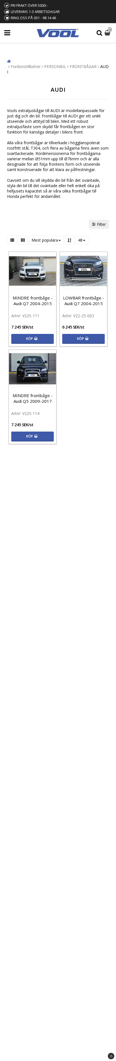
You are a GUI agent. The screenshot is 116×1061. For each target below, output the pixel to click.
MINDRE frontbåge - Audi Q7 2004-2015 (33, 300)
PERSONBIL (55, 66)
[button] (108, 33)
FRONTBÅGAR (83, 66)
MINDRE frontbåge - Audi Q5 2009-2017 (33, 398)
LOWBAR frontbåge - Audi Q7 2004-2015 (83, 300)
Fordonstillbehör (26, 66)
